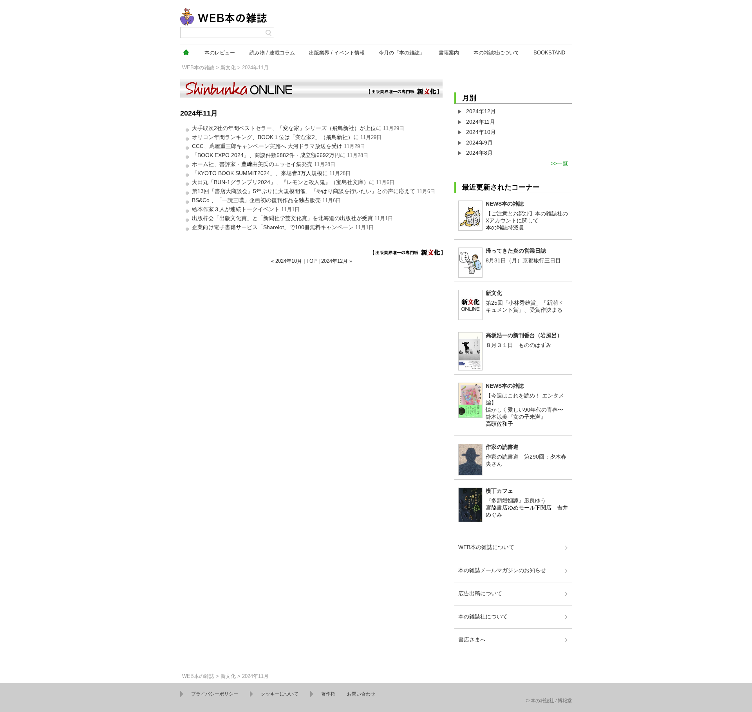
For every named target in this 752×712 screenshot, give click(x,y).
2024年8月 (479, 153)
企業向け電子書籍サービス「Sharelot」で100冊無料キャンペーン (273, 227)
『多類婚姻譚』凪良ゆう (516, 500)
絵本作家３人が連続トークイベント (236, 209)
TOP (311, 261)
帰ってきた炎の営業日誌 (516, 251)
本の (219, 53)
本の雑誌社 (496, 53)
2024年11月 (480, 122)
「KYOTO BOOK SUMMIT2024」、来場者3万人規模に (260, 173)
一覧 (562, 163)
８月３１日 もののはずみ (518, 345)
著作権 (328, 694)
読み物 (272, 53)
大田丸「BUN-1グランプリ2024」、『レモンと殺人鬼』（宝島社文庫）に (283, 182)
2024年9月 (479, 142)
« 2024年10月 (286, 261)
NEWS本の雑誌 (505, 204)
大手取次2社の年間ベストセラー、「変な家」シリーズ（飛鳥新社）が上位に (286, 128)
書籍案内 (449, 53)
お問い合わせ (361, 694)
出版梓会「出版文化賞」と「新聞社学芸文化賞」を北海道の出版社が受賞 (282, 218)
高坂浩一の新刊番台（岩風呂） (524, 335)
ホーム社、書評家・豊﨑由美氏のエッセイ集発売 (252, 164)
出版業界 (337, 53)
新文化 (228, 67)
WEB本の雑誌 (198, 67)
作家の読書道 (502, 447)
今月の (402, 53)
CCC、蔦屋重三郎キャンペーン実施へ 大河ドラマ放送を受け (267, 146)
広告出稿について (480, 593)
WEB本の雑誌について (486, 547)
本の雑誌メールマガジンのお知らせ (502, 570)
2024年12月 (481, 111)
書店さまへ (472, 639)
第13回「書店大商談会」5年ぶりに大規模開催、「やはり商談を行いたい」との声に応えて (303, 191)
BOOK (549, 53)
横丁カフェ (499, 491)
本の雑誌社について (483, 616)
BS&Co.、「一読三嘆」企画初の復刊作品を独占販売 (256, 200)
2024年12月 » (336, 261)
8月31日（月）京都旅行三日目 (523, 260)
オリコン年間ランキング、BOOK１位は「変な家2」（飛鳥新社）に (275, 137)
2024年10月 (481, 132)
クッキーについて (279, 694)
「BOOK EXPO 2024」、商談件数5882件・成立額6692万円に (268, 155)
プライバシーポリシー (214, 694)
